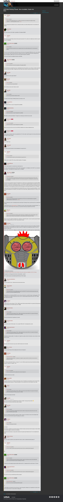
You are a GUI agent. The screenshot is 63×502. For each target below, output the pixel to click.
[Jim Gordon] (5, 29)
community (13, 1)
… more (20, 21)
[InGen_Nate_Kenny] (5, 44)
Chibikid (8, 15)
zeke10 (8, 385)
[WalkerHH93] (5, 379)
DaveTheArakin (10, 307)
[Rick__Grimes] (5, 347)
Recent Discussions (45, 12)
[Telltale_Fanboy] (5, 437)
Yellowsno (9, 119)
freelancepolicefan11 (11, 327)
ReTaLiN (8, 94)
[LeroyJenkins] (5, 102)
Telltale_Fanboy (10, 436)
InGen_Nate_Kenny (10, 43)
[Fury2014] (5, 398)
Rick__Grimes (9, 347)
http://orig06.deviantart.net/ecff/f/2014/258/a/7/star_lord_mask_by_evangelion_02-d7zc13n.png (20, 272)
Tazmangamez (9, 285)
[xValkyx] (5, 301)
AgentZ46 (8, 72)
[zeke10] (5, 386)
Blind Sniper (9, 59)
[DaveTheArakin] (5, 308)
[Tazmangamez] (5, 286)
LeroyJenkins (9, 101)
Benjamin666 (8, 289)
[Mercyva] (5, 210)
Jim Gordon (9, 29)
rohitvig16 (9, 138)
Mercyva (8, 19)
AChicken (9, 193)
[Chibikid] (5, 16)
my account (56, 1)
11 (39, 13)
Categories (44, 10)
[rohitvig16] (5, 139)
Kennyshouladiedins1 (11, 279)
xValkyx (8, 300)
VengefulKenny (10, 163)
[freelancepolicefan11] (5, 328)
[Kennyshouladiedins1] (5, 280)
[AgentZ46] (5, 73)
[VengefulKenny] (5, 164)
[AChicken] (5, 194)
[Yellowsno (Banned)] (5, 119)
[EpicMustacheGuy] (5, 108)
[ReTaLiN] (5, 79)
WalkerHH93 (9, 378)
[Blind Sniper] (5, 60)
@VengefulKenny (14, 205)
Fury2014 (8, 398)
